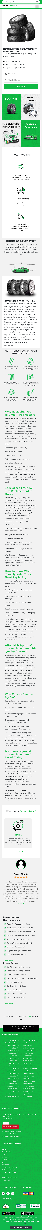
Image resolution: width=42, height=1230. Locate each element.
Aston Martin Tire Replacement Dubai (21, 935)
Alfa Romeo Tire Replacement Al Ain (20, 928)
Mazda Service (14, 1076)
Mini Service (15, 1081)
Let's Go (21, 86)
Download (5, 1165)
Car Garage (5, 1159)
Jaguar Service (14, 1066)
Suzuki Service (14, 1094)
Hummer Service (29, 1061)
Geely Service (14, 1058)
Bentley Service (13, 1045)
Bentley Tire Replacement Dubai (19, 943)
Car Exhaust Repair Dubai (16, 986)
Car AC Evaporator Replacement (19, 967)
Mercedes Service (13, 1078)
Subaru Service (28, 1091)
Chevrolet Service (13, 1050)
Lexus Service (27, 1071)
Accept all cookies (21, 1227)
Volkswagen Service (12, 1096)
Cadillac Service (28, 1048)
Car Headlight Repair (15, 982)
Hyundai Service (13, 1063)
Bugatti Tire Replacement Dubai (19, 951)
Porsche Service (28, 1086)
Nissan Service (14, 1083)
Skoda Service (14, 1091)
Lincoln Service (14, 1073)
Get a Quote (21, 1029)
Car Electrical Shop (14, 990)
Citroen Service (28, 1050)
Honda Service (14, 1061)
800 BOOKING (10, 1126)
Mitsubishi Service (29, 1081)
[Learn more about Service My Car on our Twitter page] (3, 1193)
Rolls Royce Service (29, 1089)
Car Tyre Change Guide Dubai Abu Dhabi (22, 978)
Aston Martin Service (12, 1043)
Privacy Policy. (21, 1223)
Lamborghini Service (30, 1068)
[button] (19, 851)
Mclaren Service (28, 1076)
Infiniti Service (27, 1063)
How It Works (6, 1152)
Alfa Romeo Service (30, 1040)
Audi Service (27, 1043)
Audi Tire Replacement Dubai (18, 939)
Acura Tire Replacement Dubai (18, 924)
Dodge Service (14, 1053)
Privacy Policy (6, 1180)
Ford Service (27, 1055)
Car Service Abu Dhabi (9, 1172)
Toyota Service (28, 1094)
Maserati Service (28, 1073)
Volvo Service (27, 1096)
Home (4, 1149)
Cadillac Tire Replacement (16, 955)
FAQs (3, 1154)
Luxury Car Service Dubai (16, 975)
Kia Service (15, 1068)
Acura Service (14, 1040)
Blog (3, 1162)
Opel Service (27, 1083)
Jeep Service (27, 1066)
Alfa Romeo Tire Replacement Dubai (21, 932)
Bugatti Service (14, 1048)
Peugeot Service (13, 1086)
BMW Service (27, 1045)
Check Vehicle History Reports (18, 971)
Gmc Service (27, 1058)
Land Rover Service (12, 1071)
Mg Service (26, 1078)
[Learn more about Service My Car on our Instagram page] (12, 1193)
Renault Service (13, 1089)
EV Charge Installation (9, 1167)
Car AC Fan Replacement (16, 997)
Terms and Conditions (9, 1177)
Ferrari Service (28, 1053)
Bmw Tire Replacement (16, 947)
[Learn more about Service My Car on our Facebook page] (8, 1193)
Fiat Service (15, 1055)
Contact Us (5, 1157)
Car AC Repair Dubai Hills (16, 994)
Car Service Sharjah (8, 1170)
